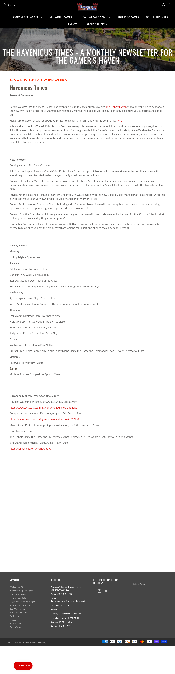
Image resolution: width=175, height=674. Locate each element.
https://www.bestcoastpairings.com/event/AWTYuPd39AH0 (44, 419)
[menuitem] (24, 16)
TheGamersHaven (22, 643)
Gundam (13, 620)
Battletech (14, 616)
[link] (31, 448)
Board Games (16, 623)
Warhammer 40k (17, 587)
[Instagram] (99, 591)
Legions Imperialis (18, 598)
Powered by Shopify (38, 643)
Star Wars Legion (17, 609)
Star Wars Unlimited (18, 612)
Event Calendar (16, 627)
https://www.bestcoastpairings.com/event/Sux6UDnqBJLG (43, 407)
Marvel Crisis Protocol (20, 605)
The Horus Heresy (18, 594)
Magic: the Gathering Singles (22, 601)
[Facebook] (93, 591)
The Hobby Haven (116, 106)
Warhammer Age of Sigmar (21, 590)
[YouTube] (105, 591)
